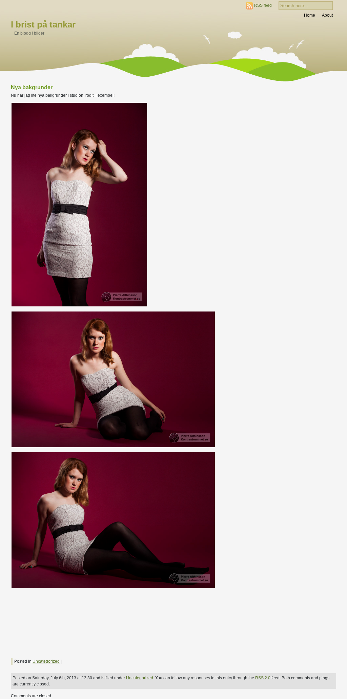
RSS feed (263, 5)
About (327, 15)
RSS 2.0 (262, 678)
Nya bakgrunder (32, 87)
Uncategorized (46, 661)
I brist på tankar (43, 24)
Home (309, 15)
